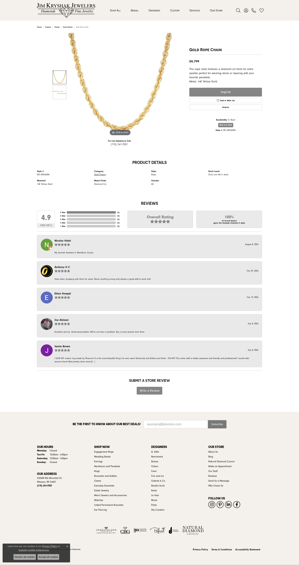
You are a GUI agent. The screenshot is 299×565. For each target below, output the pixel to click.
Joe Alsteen (62, 320)
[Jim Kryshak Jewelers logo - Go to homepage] (66, 10)
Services (194, 10)
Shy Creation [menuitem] (157, 510)
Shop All (115, 10)
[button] (238, 10)
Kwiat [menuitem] (154, 490)
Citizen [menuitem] (154, 466)
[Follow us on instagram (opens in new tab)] (211, 504)
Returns (225, 107)
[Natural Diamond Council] (193, 530)
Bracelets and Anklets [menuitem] (105, 476)
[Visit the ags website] (106, 530)
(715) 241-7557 (119, 144)
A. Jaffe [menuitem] (155, 452)
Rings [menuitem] (97, 471)
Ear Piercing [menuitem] (100, 510)
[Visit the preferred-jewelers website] (157, 530)
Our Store (216, 10)
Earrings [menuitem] (98, 461)
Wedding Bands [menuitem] (102, 456)
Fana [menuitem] (153, 471)
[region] (120, 85)
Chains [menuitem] (97, 481)
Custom (174, 10)
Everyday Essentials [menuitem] (104, 485)
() (118, 212)
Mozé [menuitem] (154, 500)
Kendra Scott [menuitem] (158, 485)
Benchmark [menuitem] (157, 456)
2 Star (62, 223)
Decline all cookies (25, 557)
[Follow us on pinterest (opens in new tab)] (220, 504)
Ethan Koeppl (63, 293)
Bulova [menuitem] (154, 461)
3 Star (62, 219)
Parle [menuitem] (154, 505)
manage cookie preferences (33, 550)
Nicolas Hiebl (63, 240)
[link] (254, 10)
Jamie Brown (62, 346)
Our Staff (213, 471)
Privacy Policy (200, 549)
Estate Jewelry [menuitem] (101, 490)
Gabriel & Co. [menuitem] (158, 481)
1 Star (62, 226)
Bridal (135, 10)
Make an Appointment (220, 466)
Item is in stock (226, 125)
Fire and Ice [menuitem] (157, 476)
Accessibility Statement (247, 549)
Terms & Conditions (221, 549)
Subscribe (217, 424)
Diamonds (154, 10)
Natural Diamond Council (221, 461)
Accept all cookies (48, 557)
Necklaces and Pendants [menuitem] (107, 466)
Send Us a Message (218, 481)
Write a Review (150, 390)
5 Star (62, 212)
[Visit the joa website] (174, 530)
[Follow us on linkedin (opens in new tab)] (228, 504)
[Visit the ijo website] (140, 530)
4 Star (62, 216)
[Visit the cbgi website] (125, 530)
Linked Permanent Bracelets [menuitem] (108, 505)
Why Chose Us (215, 485)
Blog (210, 456)
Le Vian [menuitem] (155, 495)
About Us (213, 452)
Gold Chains (100, 174)
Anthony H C (62, 267)
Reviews (212, 476)
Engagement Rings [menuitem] (104, 452)
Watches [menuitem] (98, 500)
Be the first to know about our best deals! (107, 424)
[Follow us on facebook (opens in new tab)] (236, 504)
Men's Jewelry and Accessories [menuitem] (110, 495)
